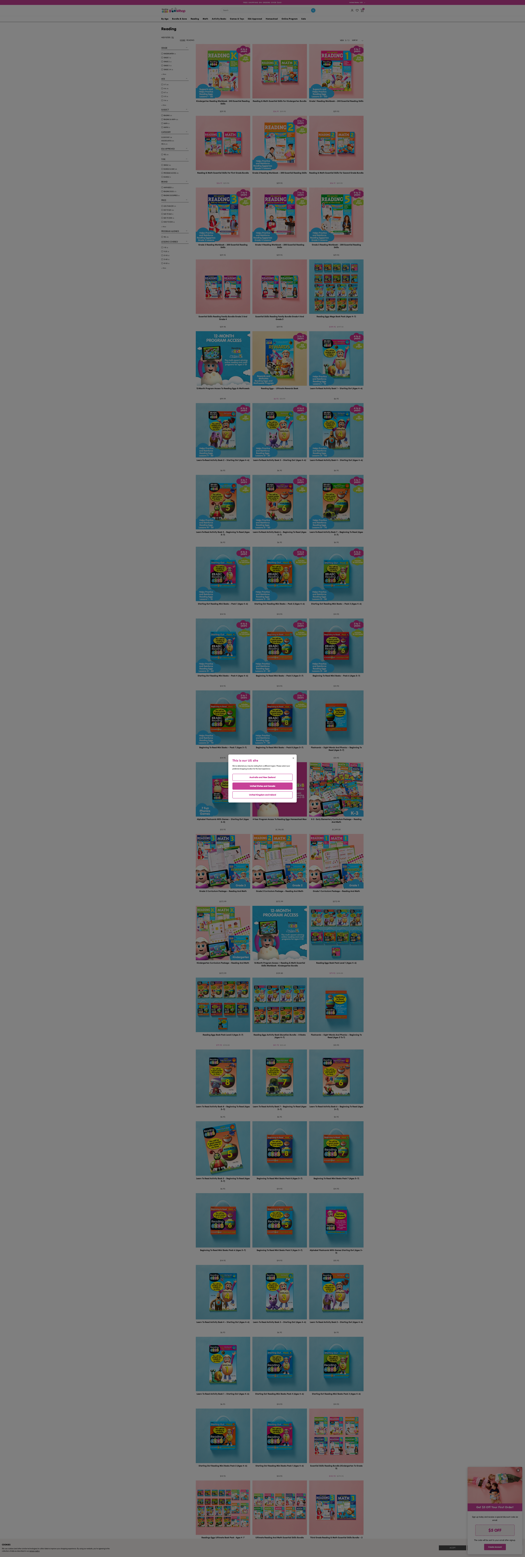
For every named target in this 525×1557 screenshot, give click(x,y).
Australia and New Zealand (262, 777)
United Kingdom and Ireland (262, 794)
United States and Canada (262, 786)
